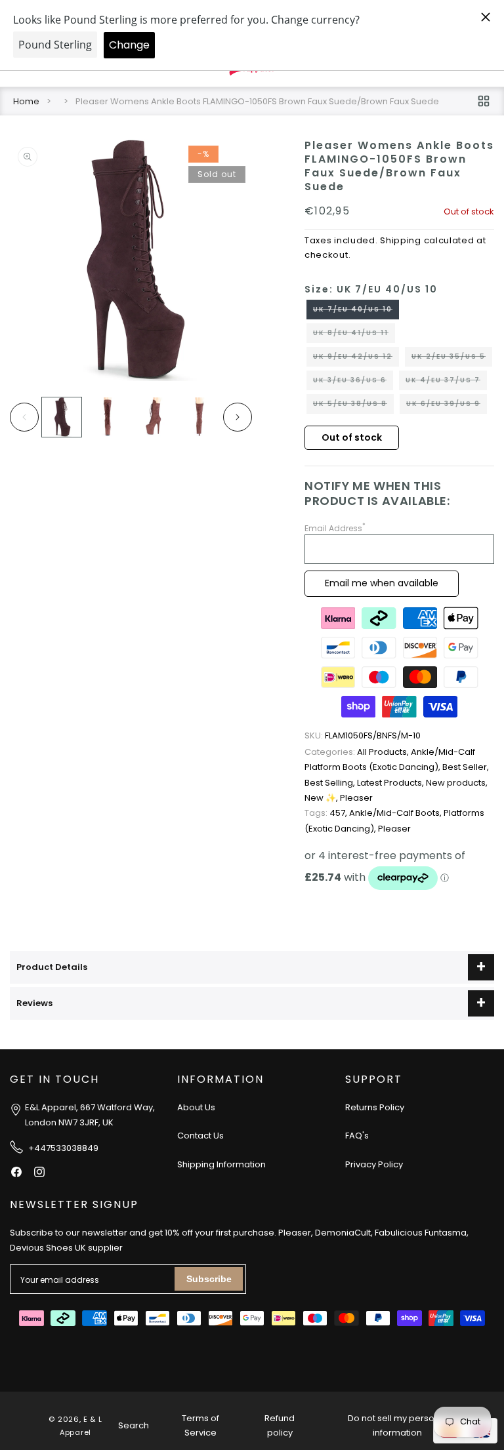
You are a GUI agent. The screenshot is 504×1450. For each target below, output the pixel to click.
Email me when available (381, 583)
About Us (196, 1107)
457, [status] (326, 813)
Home (26, 101)
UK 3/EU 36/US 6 (353, 382)
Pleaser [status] (356, 798)
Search (133, 1425)
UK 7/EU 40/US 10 (356, 311)
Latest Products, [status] (391, 782)
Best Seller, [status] (465, 767)
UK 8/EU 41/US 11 (354, 335)
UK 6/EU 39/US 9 (446, 406)
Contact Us (200, 1135)
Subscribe (209, 1279)
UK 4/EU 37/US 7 (446, 382)
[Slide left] (24, 417)
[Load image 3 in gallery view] (153, 417)
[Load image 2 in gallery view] (107, 417)
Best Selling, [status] (330, 782)
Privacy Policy (374, 1164)
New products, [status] (457, 782)
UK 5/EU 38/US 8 (353, 406)
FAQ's (357, 1135)
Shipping (400, 240)
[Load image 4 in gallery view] (199, 417)
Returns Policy (374, 1107)
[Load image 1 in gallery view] (61, 417)
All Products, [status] (357, 752)
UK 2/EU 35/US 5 (451, 359)
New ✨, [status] (322, 798)
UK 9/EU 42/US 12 (356, 359)
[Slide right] (237, 417)
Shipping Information (221, 1164)
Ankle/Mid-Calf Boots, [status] (396, 813)
